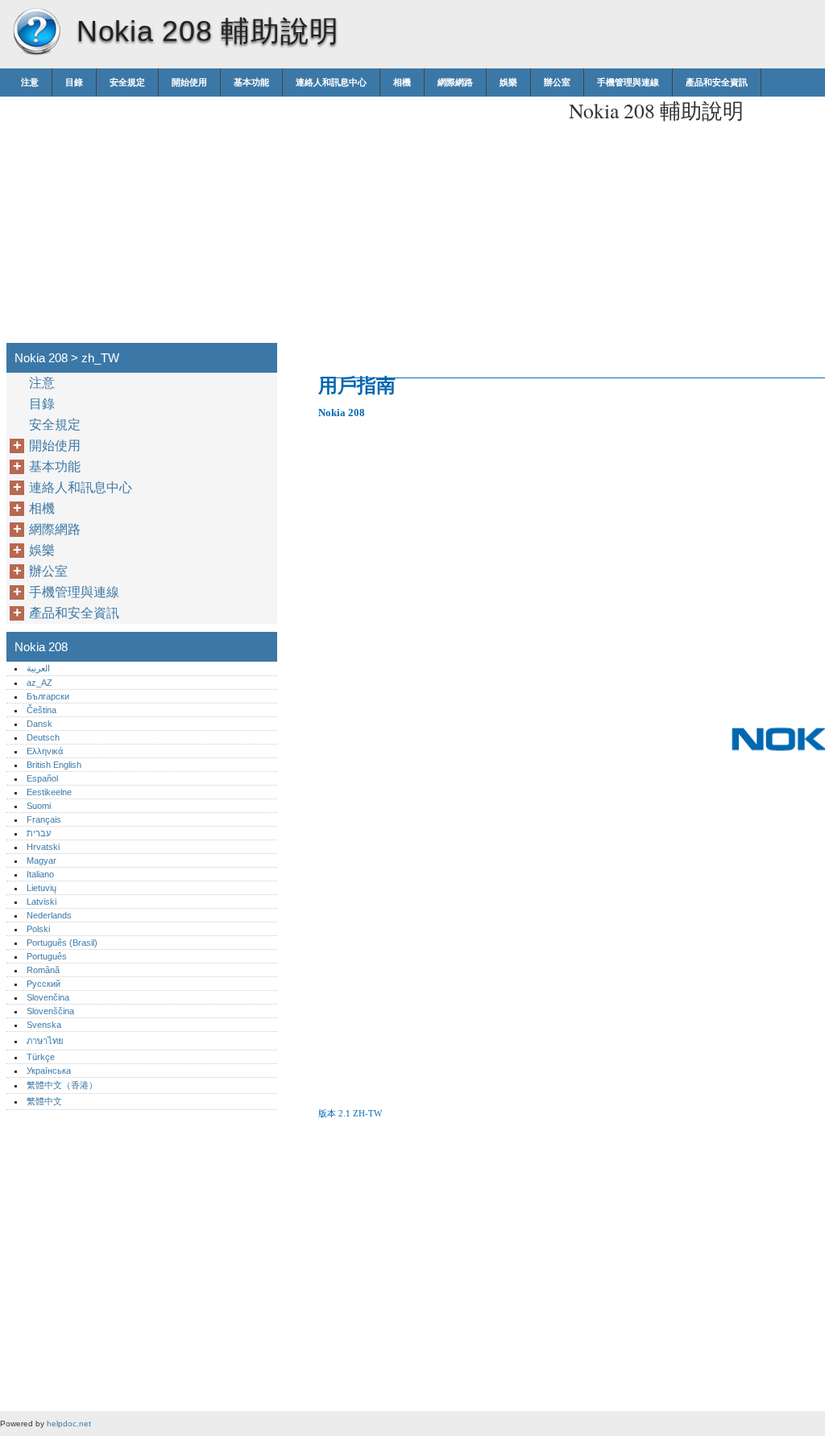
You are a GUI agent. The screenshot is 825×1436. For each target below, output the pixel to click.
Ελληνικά (45, 751)
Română (43, 970)
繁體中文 (44, 1101)
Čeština (41, 710)
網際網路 (455, 82)
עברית (39, 833)
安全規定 (127, 82)
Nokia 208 (36, 32)
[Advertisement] (420, 209)
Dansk (39, 723)
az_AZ (39, 682)
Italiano (40, 874)
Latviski (41, 901)
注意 (30, 82)
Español (42, 778)
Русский (43, 983)
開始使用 (189, 82)
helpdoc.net (69, 1423)
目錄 (74, 82)
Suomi (39, 806)
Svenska (44, 1025)
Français (44, 819)
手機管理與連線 (628, 82)
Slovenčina (48, 997)
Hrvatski (43, 847)
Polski (38, 929)
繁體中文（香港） (62, 1085)
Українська (49, 1070)
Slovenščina (50, 1011)
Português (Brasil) (62, 942)
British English (54, 765)
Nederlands (49, 915)
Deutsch (43, 737)
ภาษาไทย (45, 1041)
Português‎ (47, 956)
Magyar (41, 860)
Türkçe (41, 1057)
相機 (402, 82)
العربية (38, 668)
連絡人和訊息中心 (331, 82)
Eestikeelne (49, 792)
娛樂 (508, 82)
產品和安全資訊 (717, 82)
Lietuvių (41, 888)
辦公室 (557, 82)
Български (48, 696)
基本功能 (251, 82)
